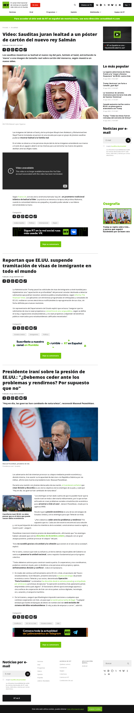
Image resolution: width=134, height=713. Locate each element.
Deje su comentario (51, 244)
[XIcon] (104, 5)
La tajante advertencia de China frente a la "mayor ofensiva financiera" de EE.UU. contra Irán (116, 74)
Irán (58, 623)
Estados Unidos (19, 334)
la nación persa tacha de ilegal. (63, 600)
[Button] (74, 5)
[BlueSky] (112, 5)
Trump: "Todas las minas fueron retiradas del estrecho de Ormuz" (117, 117)
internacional (43, 223)
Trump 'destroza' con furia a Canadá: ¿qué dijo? (115, 84)
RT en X (17, 698)
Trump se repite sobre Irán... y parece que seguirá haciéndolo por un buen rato (116, 229)
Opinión (74, 12)
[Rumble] (101, 5)
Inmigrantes (34, 334)
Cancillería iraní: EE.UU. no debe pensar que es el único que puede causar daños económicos (16, 516)
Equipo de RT (120, 12)
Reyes (55, 223)
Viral (31, 12)
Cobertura (63, 674)
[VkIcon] (97, 5)
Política (31, 223)
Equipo (62, 671)
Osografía (111, 204)
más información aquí (75, 709)
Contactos (63, 667)
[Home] (6, 5)
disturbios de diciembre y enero (50, 536)
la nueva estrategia (65, 575)
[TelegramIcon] (108, 5)
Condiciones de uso (66, 680)
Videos (39, 671)
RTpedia (40, 677)
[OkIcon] (116, 5)
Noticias (12, 12)
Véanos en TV (86, 5)
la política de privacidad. (118, 146)
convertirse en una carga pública (59, 311)
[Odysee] (112, 671)
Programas (50, 12)
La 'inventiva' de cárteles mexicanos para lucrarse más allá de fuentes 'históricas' (117, 95)
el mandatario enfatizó (71, 485)
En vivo (35, 5)
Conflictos (17, 623)
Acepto (116, 146)
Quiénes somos (65, 664)
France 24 (22, 196)
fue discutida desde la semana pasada (57, 581)
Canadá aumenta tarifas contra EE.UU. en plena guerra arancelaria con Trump (116, 106)
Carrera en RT (64, 677)
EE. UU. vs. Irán (31, 623)
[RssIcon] (105, 674)
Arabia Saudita (19, 223)
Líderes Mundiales (43, 681)
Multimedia (94, 12)
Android (84, 666)
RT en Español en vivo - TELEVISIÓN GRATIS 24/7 (115, 46)
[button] (117, 34)
